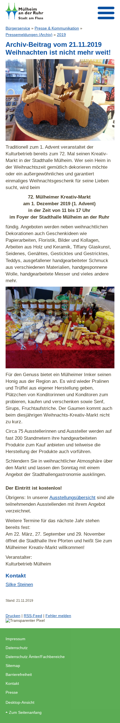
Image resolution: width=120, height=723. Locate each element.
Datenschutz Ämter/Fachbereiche (35, 656)
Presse (12, 692)
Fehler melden (58, 615)
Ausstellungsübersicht (72, 497)
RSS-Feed (33, 615)
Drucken (13, 615)
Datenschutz (17, 647)
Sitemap (13, 665)
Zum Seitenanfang (25, 712)
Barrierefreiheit (19, 674)
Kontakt (12, 683)
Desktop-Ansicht (20, 702)
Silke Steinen (19, 584)
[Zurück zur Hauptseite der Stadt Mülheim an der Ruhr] (24, 11)
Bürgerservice (18, 28)
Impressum (15, 639)
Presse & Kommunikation (57, 28)
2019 (61, 34)
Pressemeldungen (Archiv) (29, 34)
